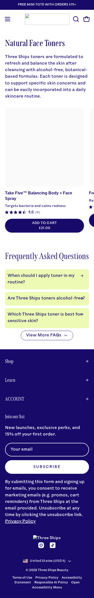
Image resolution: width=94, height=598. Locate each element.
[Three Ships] (47, 19)
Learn (10, 380)
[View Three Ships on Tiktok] (52, 545)
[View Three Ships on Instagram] (41, 545)
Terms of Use (22, 577)
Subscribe (46, 467)
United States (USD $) (47, 561)
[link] (22, 212)
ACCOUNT (14, 399)
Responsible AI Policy (51, 582)
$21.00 (44, 228)
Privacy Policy (20, 521)
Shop (9, 361)
